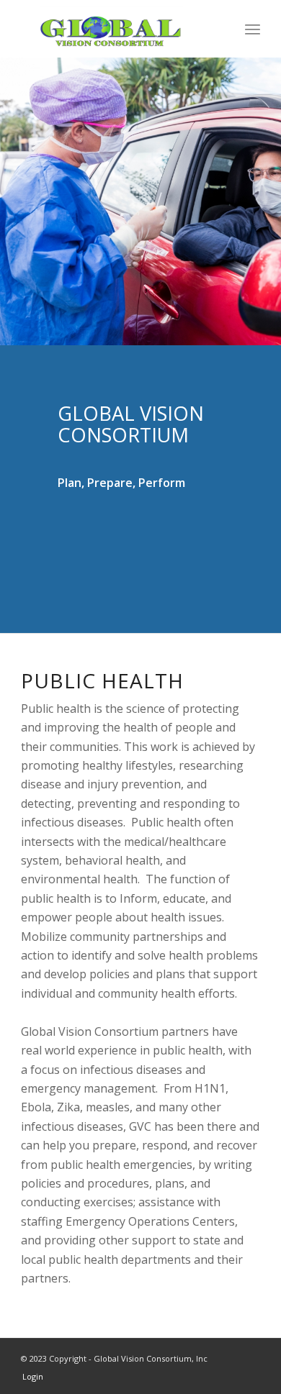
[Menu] (252, 29)
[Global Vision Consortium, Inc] (116, 29)
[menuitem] (252, 29)
